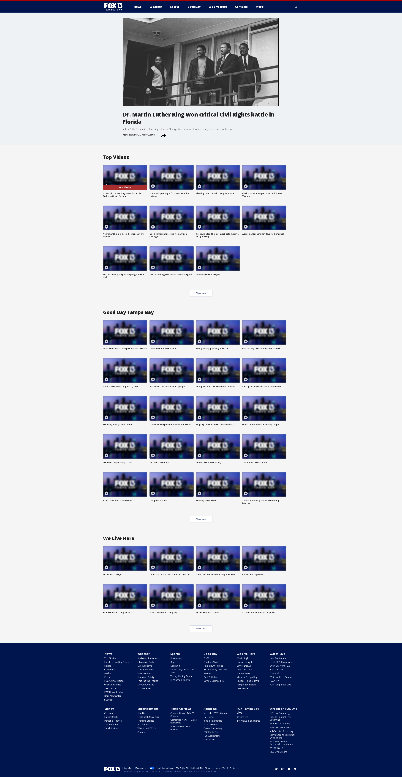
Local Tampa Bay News (116, 661)
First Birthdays (211, 677)
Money (109, 709)
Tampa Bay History (246, 684)
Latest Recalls (111, 716)
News (108, 654)
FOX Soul (274, 673)
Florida (107, 665)
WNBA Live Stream (279, 748)
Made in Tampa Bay (247, 677)
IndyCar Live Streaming (281, 731)
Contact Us (209, 739)
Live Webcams (144, 665)
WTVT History (210, 724)
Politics (107, 677)
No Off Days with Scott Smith (182, 671)
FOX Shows (143, 724)
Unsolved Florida (112, 684)
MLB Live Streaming (280, 723)
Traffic (207, 658)
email (295, 769)
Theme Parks (243, 673)
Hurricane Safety (145, 677)
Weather (143, 654)
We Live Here (246, 654)
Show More (201, 293)
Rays (172, 661)
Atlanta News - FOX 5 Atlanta (181, 728)
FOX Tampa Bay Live (280, 684)
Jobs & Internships (213, 720)
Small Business (112, 728)
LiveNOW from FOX (280, 665)
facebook (270, 769)
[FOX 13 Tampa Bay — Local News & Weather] (114, 7)
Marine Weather (145, 669)
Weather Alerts (144, 673)
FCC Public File (211, 732)
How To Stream (278, 658)
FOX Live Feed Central (281, 677)
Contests (142, 732)
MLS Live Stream (278, 751)
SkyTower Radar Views (148, 658)
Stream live (242, 716)
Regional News (180, 709)
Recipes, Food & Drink (248, 680)
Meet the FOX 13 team (215, 713)
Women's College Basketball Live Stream (281, 743)
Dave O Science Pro (214, 680)
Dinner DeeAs (244, 665)
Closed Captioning (213, 728)
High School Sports (180, 679)
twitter (276, 769)
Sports (175, 654)
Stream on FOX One (283, 709)
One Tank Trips (244, 669)
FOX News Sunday (113, 692)
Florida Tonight (244, 661)
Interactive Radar (146, 661)
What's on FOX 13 (146, 728)
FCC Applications (212, 735)
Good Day (210, 654)
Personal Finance (113, 720)
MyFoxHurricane (145, 684)
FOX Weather (144, 688)
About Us (210, 709)
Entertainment (147, 709)
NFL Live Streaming (280, 713)
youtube (288, 769)
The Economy (111, 724)
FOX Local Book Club (148, 716)
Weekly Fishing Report (181, 676)
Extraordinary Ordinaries (216, 669)
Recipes (207, 673)
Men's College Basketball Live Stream (282, 736)
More (259, 6)
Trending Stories (145, 720)
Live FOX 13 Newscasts (281, 661)
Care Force (242, 688)
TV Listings (209, 716)
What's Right (243, 658)
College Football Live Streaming (280, 718)
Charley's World (211, 661)
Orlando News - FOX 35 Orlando (182, 714)
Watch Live (277, 654)
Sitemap (108, 699)
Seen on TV (110, 688)
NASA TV (274, 680)
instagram (282, 769)
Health (107, 673)
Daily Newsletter (112, 695)
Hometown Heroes (213, 665)
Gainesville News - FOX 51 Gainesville (183, 721)
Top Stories (110, 658)
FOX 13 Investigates (114, 680)
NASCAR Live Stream (280, 727)
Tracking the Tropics (147, 680)
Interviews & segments (248, 720)
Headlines (142, 713)
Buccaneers (176, 658)
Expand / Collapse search (296, 6)
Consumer (109, 669)
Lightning (175, 665)
